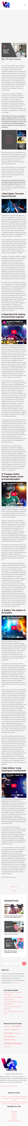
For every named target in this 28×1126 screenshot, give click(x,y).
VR (2, 62)
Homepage (14, 1111)
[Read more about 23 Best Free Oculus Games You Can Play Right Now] (14, 909)
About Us (14, 1113)
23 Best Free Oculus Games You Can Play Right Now (13, 916)
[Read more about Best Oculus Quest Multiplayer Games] (14, 943)
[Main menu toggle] (24, 4)
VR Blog (14, 1117)
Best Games (17, 1026)
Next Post (14, 890)
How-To (15, 1029)
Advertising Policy (4, 1086)
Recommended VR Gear (14, 1121)
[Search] (24, 963)
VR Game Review (13, 1043)
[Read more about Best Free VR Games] (14, 926)
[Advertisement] (14, 24)
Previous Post (14, 886)
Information (9, 1033)
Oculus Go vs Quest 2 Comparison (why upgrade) (14, 1096)
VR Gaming (14, 1119)
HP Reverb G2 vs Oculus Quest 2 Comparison (14, 1104)
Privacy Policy (14, 1086)
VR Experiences (9, 1040)
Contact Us (14, 1115)
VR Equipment (9, 1036)
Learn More (16, 982)
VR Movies (7, 1047)
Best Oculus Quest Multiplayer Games (10, 951)
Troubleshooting (18, 1033)
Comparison (7, 1029)
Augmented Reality (7, 1026)
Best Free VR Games (11, 934)
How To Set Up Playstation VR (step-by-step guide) (14, 1102)
